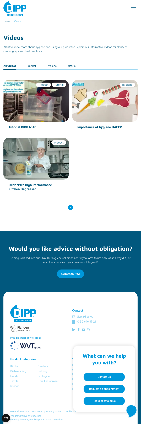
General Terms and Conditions (26, 411)
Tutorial (71, 65)
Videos (17, 21)
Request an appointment (104, 389)
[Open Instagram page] (88, 329)
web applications (19, 419)
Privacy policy (53, 411)
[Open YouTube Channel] (83, 329)
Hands (14, 376)
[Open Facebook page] (78, 329)
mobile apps (35, 419)
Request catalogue (104, 401)
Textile (14, 381)
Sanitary (43, 366)
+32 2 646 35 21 (86, 321)
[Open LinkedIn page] (73, 329)
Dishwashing (18, 371)
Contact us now (70, 273)
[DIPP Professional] (15, 8)
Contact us (104, 377)
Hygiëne (51, 65)
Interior (14, 386)
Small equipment (48, 381)
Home (6, 21)
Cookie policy (72, 411)
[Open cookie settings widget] (6, 418)
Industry (43, 371)
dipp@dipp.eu (85, 316)
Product (31, 65)
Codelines (36, 416)
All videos (9, 65)
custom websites (54, 419)
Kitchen (14, 366)
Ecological (44, 376)
